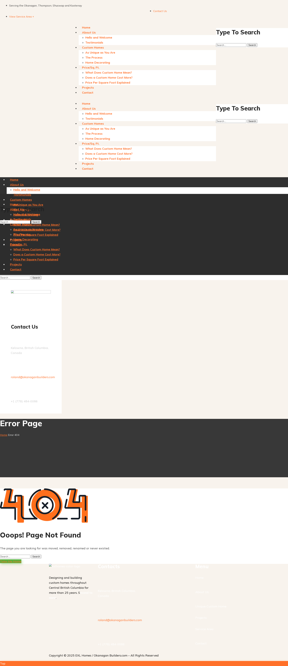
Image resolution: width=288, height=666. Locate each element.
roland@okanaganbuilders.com (33, 377)
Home (3, 435)
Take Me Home (10, 561)
